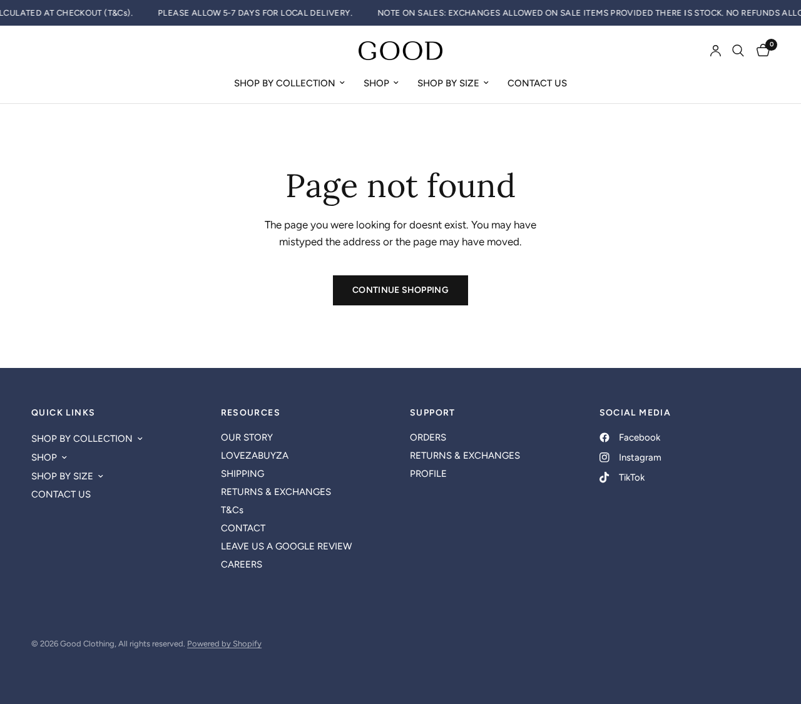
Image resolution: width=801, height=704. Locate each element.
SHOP (376, 83)
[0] (760, 50)
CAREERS (241, 564)
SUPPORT (433, 413)
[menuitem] (289, 83)
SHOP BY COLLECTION (284, 83)
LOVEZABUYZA (254, 455)
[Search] (738, 50)
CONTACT (243, 528)
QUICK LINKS (63, 413)
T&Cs (232, 510)
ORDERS (428, 437)
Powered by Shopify (224, 643)
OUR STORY (247, 437)
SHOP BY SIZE (448, 83)
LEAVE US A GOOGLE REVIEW (286, 546)
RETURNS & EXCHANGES (276, 491)
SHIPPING (242, 473)
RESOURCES (251, 413)
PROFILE (428, 473)
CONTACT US (537, 83)
